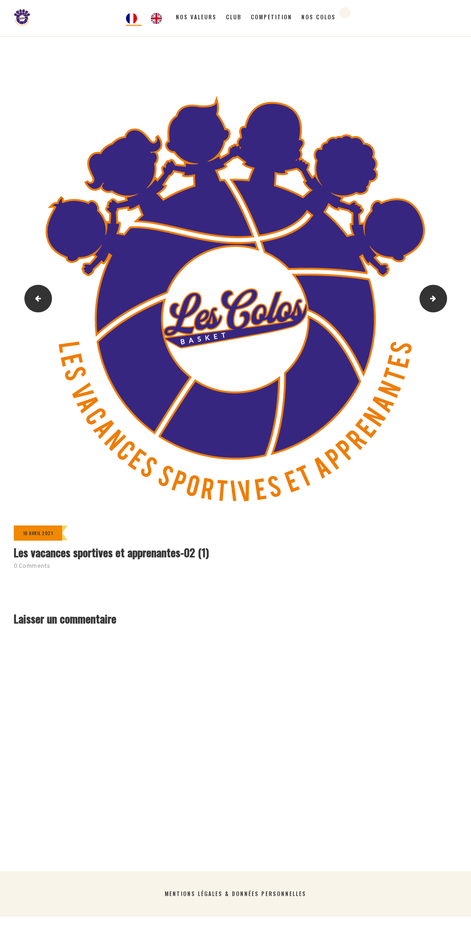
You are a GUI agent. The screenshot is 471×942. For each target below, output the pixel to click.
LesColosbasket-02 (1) (443, 298)
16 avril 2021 (38, 533)
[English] (158, 18)
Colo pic (35, 298)
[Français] (133, 18)
